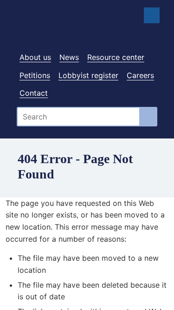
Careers (140, 75)
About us (35, 57)
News (69, 57)
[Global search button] (148, 116)
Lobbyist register (88, 75)
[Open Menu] (152, 15)
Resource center (115, 57)
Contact (33, 93)
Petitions (34, 75)
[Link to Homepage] (87, 29)
